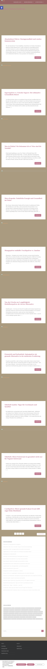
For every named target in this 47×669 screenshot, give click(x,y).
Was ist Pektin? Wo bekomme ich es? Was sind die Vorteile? (23, 147)
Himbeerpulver (30, 611)
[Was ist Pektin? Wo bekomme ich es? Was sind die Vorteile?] (23, 130)
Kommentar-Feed (5, 651)
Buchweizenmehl (38, 608)
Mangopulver (19, 615)
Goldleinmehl (6, 611)
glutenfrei (31, 609)
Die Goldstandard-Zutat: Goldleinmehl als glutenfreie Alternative (16, 563)
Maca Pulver (24, 613)
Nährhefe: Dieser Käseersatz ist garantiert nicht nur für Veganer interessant (23, 458)
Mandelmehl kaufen (7, 615)
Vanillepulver (29, 618)
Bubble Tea (23, 608)
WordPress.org (4, 653)
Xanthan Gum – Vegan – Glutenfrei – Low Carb (12, 585)
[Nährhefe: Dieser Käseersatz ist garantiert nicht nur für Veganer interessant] (23, 441)
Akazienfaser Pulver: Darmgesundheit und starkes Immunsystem (23, 40)
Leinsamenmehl (11, 613)
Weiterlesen (37, 57)
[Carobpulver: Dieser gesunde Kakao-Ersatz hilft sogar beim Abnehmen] (23, 493)
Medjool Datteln (25, 615)
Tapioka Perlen (19, 618)
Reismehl (34, 617)
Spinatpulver (14, 618)
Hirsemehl (36, 611)
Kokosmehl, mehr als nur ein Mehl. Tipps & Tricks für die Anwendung (17, 546)
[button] (1, 7)
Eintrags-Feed (4, 648)
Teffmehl (24, 618)
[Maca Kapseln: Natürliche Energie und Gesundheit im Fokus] (23, 182)
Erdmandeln (11, 609)
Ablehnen (31, 664)
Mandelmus (14, 615)
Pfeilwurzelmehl (16, 617)
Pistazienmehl (22, 617)
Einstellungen (39, 664)
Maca (20, 613)
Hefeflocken (17, 611)
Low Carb (16, 613)
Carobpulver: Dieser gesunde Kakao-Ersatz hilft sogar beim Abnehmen (22, 510)
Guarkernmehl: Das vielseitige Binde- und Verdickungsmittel (15, 566)
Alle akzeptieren (21, 664)
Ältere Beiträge (41, 534)
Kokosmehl (40, 611)
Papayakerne (10, 617)
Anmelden (3, 646)
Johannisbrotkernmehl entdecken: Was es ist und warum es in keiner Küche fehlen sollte (21, 590)
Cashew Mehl (6, 609)
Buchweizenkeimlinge (30, 608)
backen (13, 608)
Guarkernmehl (11, 611)
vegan (34, 618)
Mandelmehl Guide (17, 2)
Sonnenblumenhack (7, 618)
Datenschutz (19, 648)
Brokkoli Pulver (17, 608)
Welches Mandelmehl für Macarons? (10, 568)
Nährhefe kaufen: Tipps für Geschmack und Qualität (21, 406)
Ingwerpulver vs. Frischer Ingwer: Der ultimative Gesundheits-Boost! (22, 94)
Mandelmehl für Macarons (37, 613)
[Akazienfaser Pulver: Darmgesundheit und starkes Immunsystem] (23, 23)
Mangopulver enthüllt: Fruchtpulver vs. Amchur (22, 250)
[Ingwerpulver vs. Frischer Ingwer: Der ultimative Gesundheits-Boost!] (23, 77)
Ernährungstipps (17, 609)
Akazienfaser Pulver (7, 608)
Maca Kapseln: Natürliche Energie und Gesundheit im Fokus (23, 199)
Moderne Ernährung (28, 2)
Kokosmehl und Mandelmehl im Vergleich (12, 544)
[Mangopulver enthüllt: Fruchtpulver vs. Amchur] (23, 234)
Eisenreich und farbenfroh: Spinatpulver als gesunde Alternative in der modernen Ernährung (22, 355)
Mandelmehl (30, 613)
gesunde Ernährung (24, 609)
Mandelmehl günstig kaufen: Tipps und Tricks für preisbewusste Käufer (18, 582)
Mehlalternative (31, 615)
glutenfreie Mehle (37, 609)
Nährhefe (5, 617)
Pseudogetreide (29, 617)
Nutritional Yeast (38, 615)
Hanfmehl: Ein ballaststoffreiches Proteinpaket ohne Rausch (15, 556)
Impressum (19, 646)
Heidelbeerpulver (24, 611)
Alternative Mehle (39, 2)
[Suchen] (42, 631)
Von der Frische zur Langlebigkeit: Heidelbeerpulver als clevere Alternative (19, 303)
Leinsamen (6, 613)
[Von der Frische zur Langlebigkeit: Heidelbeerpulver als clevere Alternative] (23, 286)
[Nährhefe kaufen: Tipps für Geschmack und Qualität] (23, 389)
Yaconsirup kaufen (39, 618)
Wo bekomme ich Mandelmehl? (9, 554)
